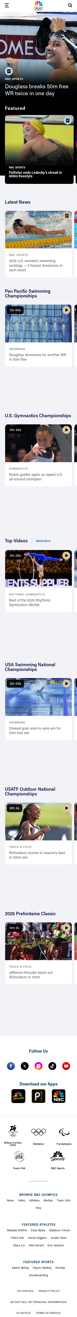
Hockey (60, 1268)
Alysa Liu (19, 1245)
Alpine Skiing (20, 1268)
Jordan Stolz (58, 1238)
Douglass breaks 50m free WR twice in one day (37, 90)
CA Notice (23, 1313)
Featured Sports (38, 1262)
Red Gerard (36, 1245)
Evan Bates (38, 1230)
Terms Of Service (48, 1313)
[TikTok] (52, 1066)
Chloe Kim (17, 1238)
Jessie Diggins (37, 1238)
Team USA (63, 1200)
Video (21, 1200)
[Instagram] (38, 1066)
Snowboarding (38, 1275)
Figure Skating (42, 1268)
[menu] (7, 6)
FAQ (38, 1208)
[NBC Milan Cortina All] (38, 6)
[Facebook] (11, 1066)
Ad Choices (25, 1291)
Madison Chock (59, 1230)
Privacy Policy (49, 1291)
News (10, 1200)
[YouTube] (66, 1066)
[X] (25, 1066)
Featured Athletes (38, 1225)
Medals (48, 1200)
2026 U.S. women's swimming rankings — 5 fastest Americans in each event (35, 265)
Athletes (34, 1200)
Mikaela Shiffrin (17, 1230)
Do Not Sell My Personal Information (38, 1302)
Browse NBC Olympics (38, 1195)
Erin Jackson (56, 1245)
